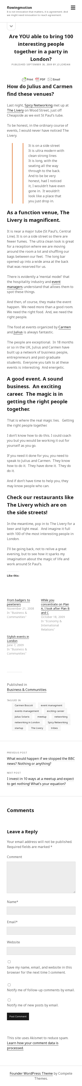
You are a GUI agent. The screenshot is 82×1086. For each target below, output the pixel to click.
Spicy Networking (39, 105)
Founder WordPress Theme (31, 1073)
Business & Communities (26, 689)
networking (60, 716)
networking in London (27, 722)
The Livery (15, 110)
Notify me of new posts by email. (32, 1005)
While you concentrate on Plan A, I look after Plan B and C (55, 606)
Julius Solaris (22, 716)
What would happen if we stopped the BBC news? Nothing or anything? (41, 761)
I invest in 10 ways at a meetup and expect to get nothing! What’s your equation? (40, 781)
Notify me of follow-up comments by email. (41, 990)
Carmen (64, 327)
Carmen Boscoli (24, 705)
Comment (14, 857)
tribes (54, 728)
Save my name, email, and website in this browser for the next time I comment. (39, 970)
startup (19, 728)
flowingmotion (19, 7)
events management (27, 711)
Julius (18, 332)
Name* (12, 901)
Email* (12, 922)
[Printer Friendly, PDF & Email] (41, 79)
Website (13, 942)
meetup (41, 716)
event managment (51, 705)
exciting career (55, 711)
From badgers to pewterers (18, 602)
